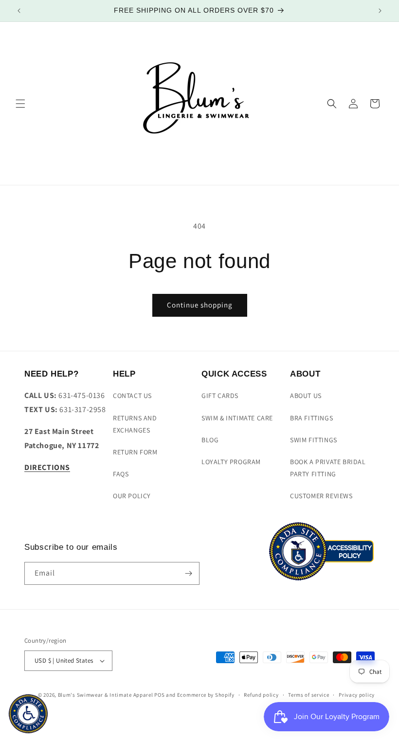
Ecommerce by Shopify (206, 694)
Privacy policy (357, 694)
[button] (20, 103)
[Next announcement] (380, 10)
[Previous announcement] (19, 10)
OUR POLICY (132, 495)
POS (159, 694)
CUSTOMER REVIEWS (321, 495)
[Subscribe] (188, 573)
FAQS (120, 474)
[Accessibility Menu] (28, 714)
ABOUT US (306, 395)
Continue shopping (200, 304)
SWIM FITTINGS (313, 439)
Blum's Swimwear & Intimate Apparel (105, 694)
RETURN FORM (135, 452)
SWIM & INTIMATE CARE (237, 418)
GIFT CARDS (219, 395)
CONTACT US (132, 395)
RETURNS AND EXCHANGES (135, 424)
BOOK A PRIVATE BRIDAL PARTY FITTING (328, 467)
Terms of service (308, 694)
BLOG (209, 439)
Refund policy (261, 694)
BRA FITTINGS (311, 418)
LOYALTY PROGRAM (231, 461)
